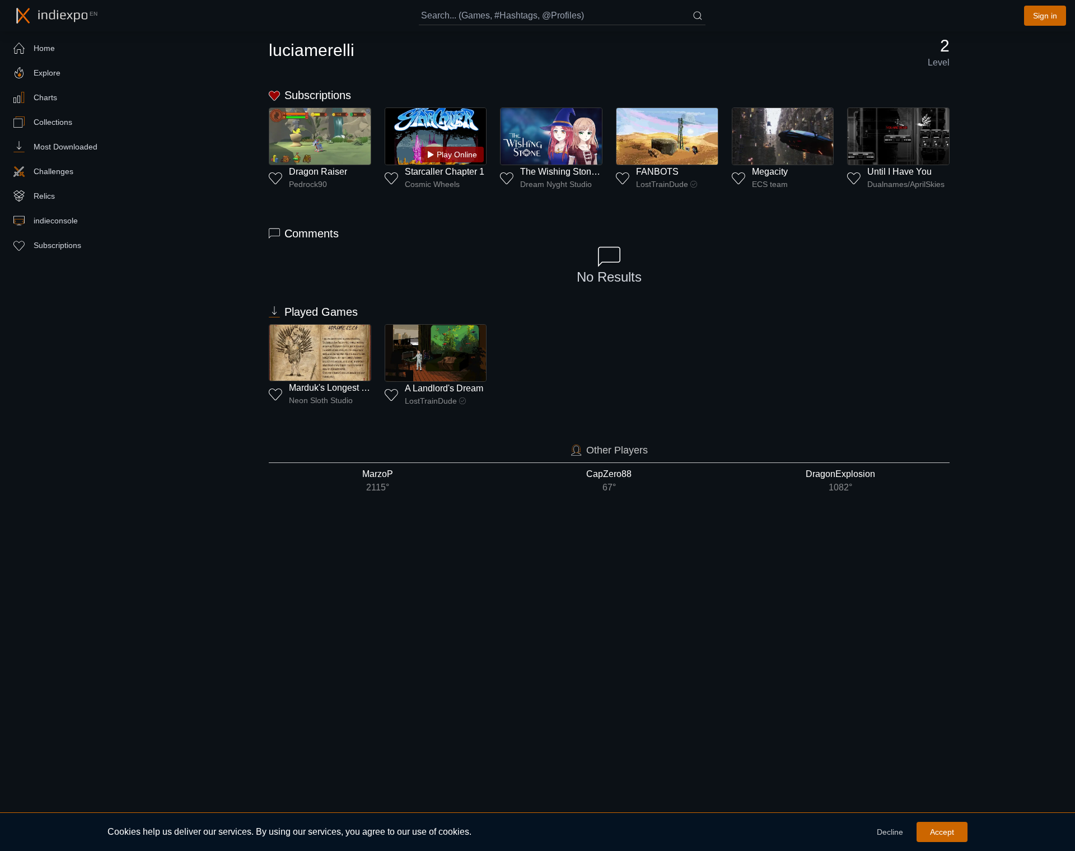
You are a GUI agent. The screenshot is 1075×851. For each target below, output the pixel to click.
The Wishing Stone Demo (571, 171)
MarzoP (377, 480)
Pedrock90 (308, 184)
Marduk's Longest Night (335, 387)
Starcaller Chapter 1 (444, 171)
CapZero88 (609, 480)
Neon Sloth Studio (321, 400)
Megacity (770, 171)
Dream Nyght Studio (556, 184)
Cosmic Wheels (432, 184)
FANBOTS (657, 171)
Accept (942, 831)
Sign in (1045, 15)
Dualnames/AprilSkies (906, 184)
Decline (890, 831)
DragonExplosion (840, 480)
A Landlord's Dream (444, 388)
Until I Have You (899, 171)
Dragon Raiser (318, 171)
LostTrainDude (662, 184)
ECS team (770, 184)
